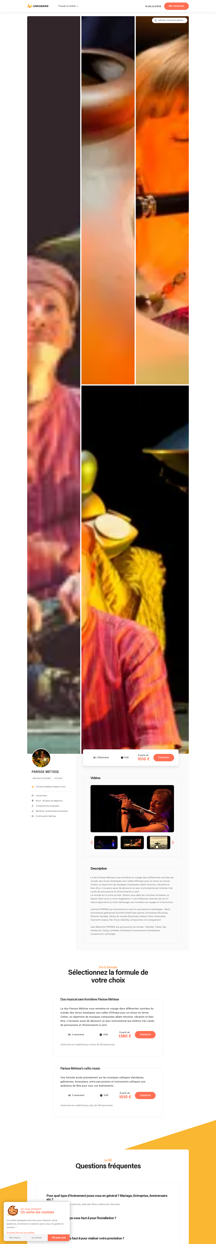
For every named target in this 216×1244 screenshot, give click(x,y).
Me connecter (176, 6)
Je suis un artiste (153, 6)
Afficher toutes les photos (170, 20)
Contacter (163, 757)
